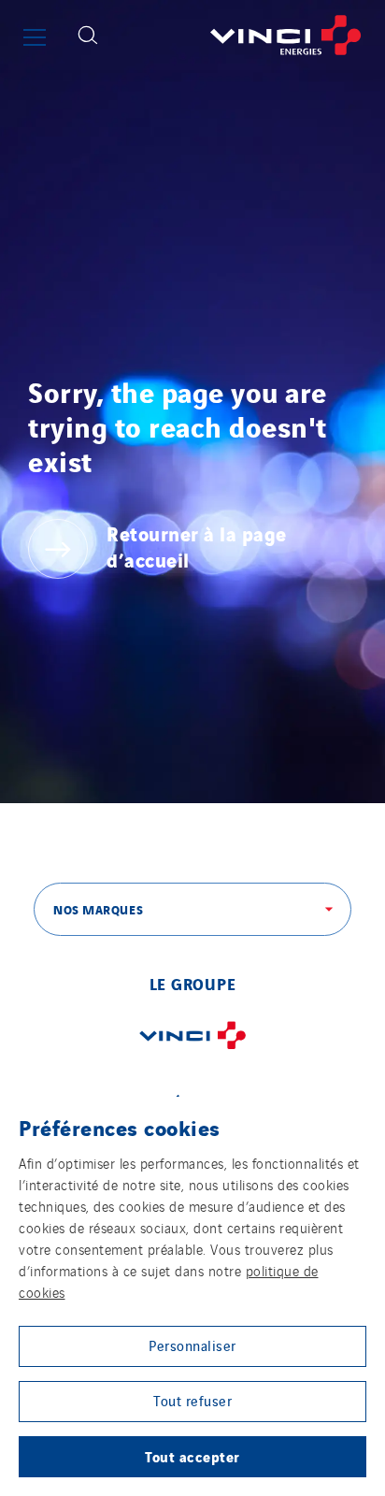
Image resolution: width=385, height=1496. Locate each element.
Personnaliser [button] (192, 1345)
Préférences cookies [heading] (120, 1126)
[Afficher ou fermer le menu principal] (34, 37)
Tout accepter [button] (192, 1456)
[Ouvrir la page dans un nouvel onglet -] (192, 1052)
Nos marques (98, 908)
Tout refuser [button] (192, 1400)
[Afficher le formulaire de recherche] (88, 35)
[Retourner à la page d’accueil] (248, 35)
